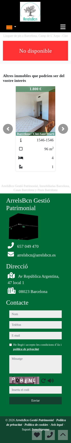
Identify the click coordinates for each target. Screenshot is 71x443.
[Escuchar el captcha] (51, 381)
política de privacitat (26, 349)
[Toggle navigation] (63, 27)
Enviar (35, 400)
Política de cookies (36, 424)
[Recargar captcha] (43, 381)
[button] (8, 129)
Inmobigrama (40, 429)
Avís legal (57, 424)
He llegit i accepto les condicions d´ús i (37, 347)
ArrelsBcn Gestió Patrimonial (35, 420)
